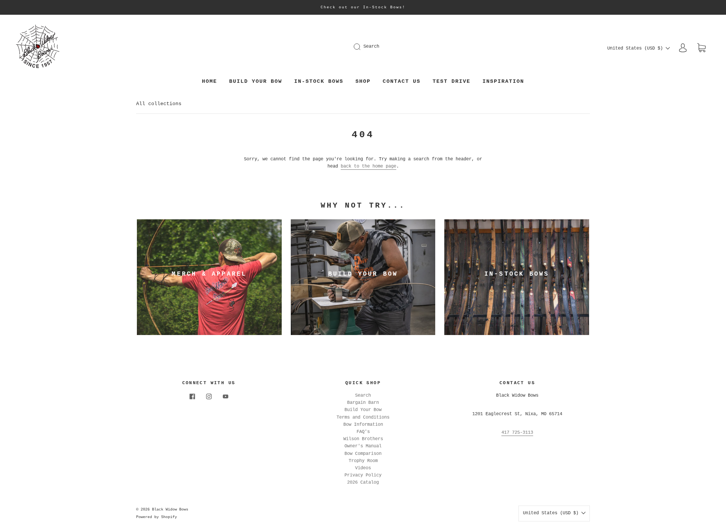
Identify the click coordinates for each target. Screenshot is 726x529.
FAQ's (363, 431)
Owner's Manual (363, 446)
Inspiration (503, 81)
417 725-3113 (517, 432)
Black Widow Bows (170, 509)
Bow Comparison (363, 453)
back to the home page (368, 166)
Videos (363, 468)
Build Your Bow (255, 81)
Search (371, 46)
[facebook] (192, 396)
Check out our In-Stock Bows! (363, 7)
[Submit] (362, 46)
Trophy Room (363, 461)
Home (209, 81)
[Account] (683, 48)
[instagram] (208, 396)
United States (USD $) (636, 48)
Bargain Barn (363, 402)
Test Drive (451, 81)
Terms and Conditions (363, 417)
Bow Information (363, 424)
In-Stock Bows (318, 81)
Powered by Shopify (156, 517)
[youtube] (225, 396)
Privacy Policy (363, 475)
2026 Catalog (363, 482)
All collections (159, 104)
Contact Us (401, 81)
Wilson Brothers (363, 439)
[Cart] (701, 48)
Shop (363, 81)
